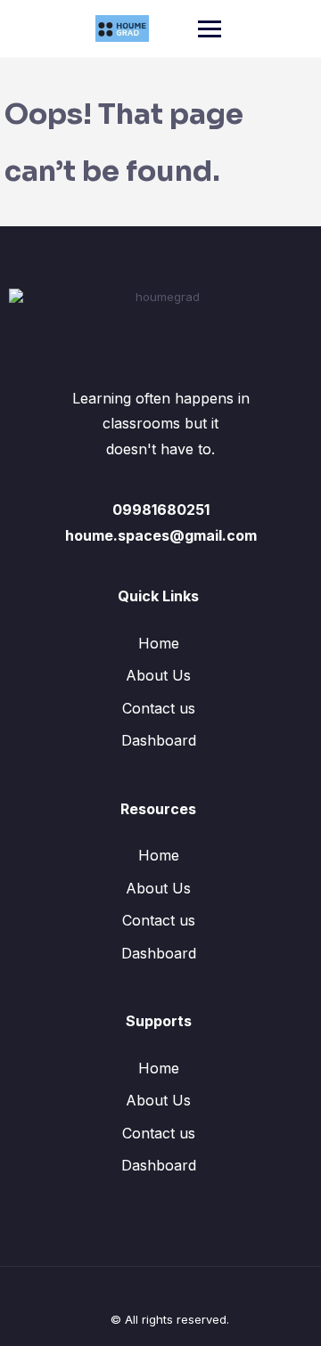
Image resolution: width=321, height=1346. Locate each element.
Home (158, 643)
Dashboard (158, 740)
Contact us (158, 708)
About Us (158, 675)
